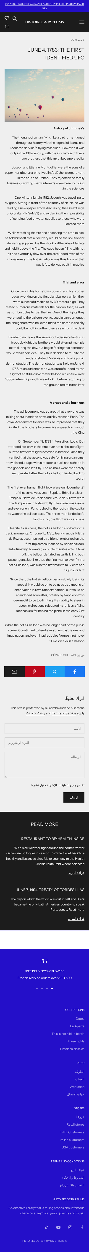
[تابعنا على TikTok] (46, 1227)
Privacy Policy (35, 713)
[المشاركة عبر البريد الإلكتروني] (14, 672)
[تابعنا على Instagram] (70, 1227)
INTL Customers (72, 1132)
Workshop (77, 1087)
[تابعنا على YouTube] (58, 1227)
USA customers (73, 1147)
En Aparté (77, 1026)
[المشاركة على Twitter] (55, 672)
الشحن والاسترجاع (72, 1185)
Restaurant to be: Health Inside (52, 838)
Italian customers (72, 1140)
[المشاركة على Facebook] (74, 672)
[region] (44, 969)
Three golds (75, 1041)
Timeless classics (72, 1049)
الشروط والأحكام (73, 1177)
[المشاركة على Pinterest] (34, 672)
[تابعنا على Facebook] (82, 1227)
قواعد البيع (77, 1170)
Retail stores (75, 1124)
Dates (80, 1019)
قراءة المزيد (76, 873)
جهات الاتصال (75, 1094)
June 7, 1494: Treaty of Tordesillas (50, 889)
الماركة (79, 1072)
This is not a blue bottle (68, 1034)
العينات (79, 1079)
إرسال (74, 797)
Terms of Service (64, 713)
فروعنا (80, 1117)
